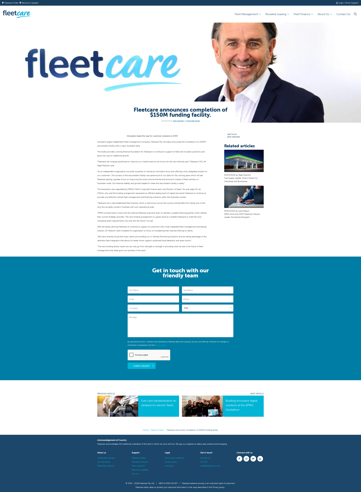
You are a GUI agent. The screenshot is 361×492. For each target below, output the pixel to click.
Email (131, 299)
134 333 (203, 462)
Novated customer (140, 462)
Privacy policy (171, 462)
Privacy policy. (219, 487)
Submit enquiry (142, 366)
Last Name (188, 290)
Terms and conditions (174, 458)
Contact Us (343, 14)
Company (133, 308)
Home (145, 430)
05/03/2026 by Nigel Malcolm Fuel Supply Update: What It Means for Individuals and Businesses (241, 178)
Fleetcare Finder (12, 3)
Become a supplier (140, 469)
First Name (134, 290)
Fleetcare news (193, 121)
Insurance (169, 466)
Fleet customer (138, 466)
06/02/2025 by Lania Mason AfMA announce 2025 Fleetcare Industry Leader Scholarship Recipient (242, 214)
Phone (186, 299)
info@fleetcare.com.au (210, 466)
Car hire (135, 473)
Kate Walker (178, 121)
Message (133, 317)
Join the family (103, 462)
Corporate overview (106, 458)
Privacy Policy (161, 345)
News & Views (157, 430)
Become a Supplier (30, 3)
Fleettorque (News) (105, 466)
